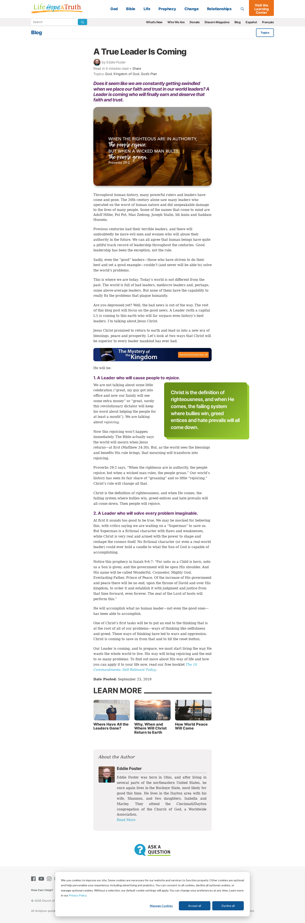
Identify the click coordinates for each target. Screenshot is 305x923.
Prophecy (167, 9)
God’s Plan (149, 74)
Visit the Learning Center (261, 9)
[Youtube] (42, 878)
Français (268, 22)
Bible (130, 9)
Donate (195, 22)
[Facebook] (34, 878)
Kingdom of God (126, 74)
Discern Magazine (217, 22)
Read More (126, 820)
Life (147, 9)
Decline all (228, 905)
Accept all (194, 905)
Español (251, 22)
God (114, 9)
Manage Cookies (161, 905)
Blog (237, 22)
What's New (154, 22)
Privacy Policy (77, 895)
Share (136, 68)
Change (191, 9)
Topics (265, 32)
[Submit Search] (82, 22)
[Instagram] (50, 878)
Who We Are (176, 22)
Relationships (219, 9)
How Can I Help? (42, 890)
